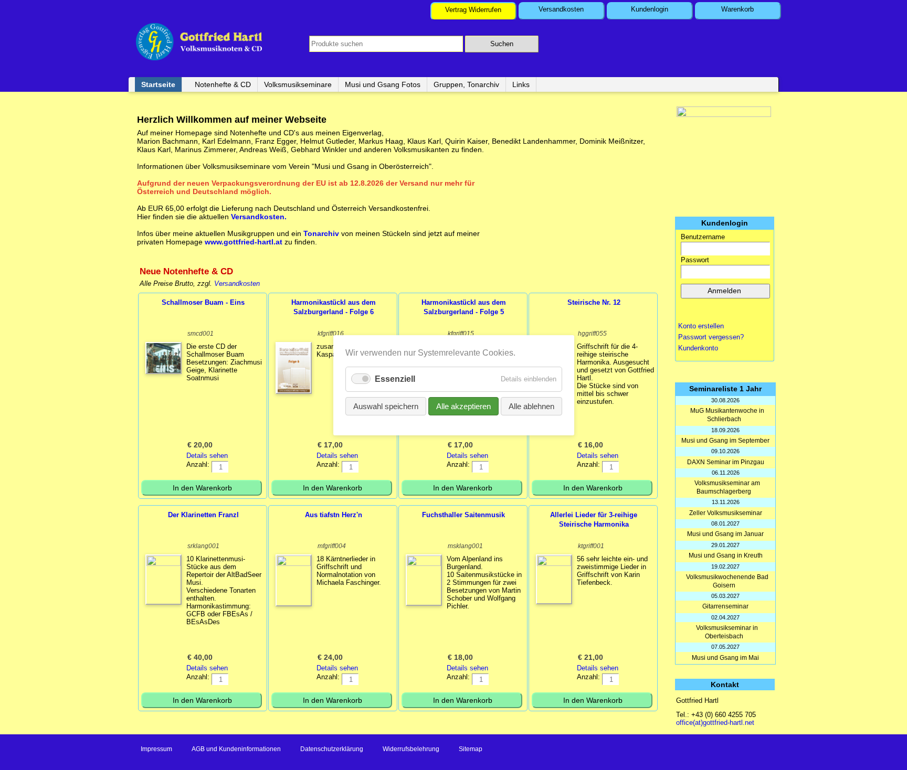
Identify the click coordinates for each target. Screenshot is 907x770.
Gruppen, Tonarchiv (466, 84)
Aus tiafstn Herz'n (333, 515)
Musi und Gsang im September (725, 440)
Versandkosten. (259, 216)
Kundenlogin (649, 9)
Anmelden (724, 290)
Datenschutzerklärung (331, 749)
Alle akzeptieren (463, 405)
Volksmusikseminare (298, 84)
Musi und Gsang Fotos (382, 84)
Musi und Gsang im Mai (725, 657)
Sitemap (470, 749)
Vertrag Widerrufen (473, 10)
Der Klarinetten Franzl (203, 515)
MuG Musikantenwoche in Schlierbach (727, 415)
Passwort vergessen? (711, 337)
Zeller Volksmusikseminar (725, 513)
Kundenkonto (698, 348)
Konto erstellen (701, 326)
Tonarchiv (322, 233)
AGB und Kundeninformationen (236, 749)
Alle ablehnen (531, 405)
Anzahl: (197, 464)
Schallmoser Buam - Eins (203, 302)
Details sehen (207, 455)
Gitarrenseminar (725, 606)
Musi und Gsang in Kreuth (726, 555)
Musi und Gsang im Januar (725, 534)
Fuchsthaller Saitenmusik (463, 515)
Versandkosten (561, 9)
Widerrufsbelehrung (411, 749)
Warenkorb (737, 9)
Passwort (695, 260)
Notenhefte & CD (223, 84)
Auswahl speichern (385, 405)
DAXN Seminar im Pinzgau (725, 462)
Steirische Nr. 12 (593, 302)
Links (521, 84)
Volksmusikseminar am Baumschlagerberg (727, 487)
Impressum (156, 749)
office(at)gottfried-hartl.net (715, 722)
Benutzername (703, 237)
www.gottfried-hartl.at (243, 242)
